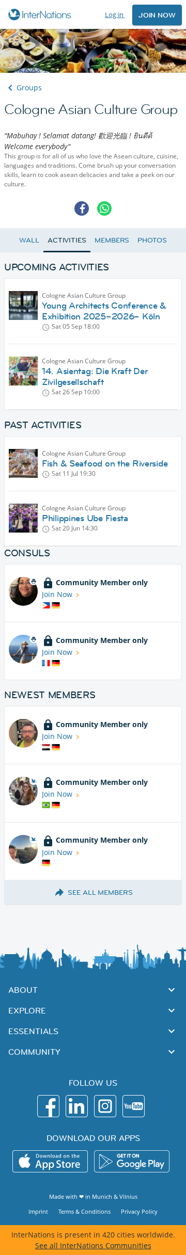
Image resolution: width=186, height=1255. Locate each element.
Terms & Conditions (84, 1211)
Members (112, 240)
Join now (157, 15)
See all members (100, 892)
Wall (29, 240)
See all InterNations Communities (93, 1245)
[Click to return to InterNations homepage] (41, 14)
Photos (151, 240)
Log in (115, 14)
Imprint (38, 1211)
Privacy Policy (139, 1211)
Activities (67, 240)
